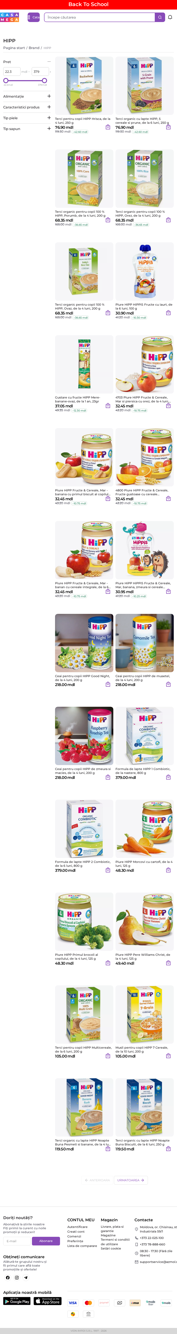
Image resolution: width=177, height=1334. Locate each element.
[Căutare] (160, 17)
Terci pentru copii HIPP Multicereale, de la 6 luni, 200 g (83, 1049)
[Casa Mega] (9, 17)
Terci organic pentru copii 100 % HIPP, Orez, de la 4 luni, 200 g (140, 213)
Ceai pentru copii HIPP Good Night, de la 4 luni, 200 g (82, 678)
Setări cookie (111, 1248)
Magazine (108, 1235)
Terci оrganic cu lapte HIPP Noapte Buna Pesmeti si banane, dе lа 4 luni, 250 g (83, 1142)
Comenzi (74, 1236)
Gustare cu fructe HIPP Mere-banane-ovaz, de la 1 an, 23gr (77, 399)
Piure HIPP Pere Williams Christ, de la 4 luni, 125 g (142, 956)
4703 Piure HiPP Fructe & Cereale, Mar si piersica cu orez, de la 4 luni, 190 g (142, 399)
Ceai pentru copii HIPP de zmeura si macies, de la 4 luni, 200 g (83, 771)
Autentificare (77, 1227)
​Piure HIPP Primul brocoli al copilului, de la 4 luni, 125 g (76, 956)
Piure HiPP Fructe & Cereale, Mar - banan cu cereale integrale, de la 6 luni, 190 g (82, 585)
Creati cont (76, 1232)
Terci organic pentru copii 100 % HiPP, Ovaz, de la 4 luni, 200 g (79, 306)
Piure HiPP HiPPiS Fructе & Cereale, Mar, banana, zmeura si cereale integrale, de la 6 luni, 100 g (143, 585)
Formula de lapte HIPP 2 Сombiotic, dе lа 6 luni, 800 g (83, 863)
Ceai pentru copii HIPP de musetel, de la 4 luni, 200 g (142, 678)
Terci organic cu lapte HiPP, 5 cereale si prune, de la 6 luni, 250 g (142, 120)
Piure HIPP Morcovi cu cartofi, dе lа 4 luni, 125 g (143, 863)
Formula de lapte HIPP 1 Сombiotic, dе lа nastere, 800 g (142, 771)
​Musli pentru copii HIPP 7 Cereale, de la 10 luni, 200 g (141, 1049)
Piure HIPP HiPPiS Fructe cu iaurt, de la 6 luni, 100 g (143, 306)
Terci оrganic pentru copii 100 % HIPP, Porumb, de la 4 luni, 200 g (80, 213)
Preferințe (75, 1241)
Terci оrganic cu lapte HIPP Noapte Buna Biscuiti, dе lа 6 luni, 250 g (142, 1142)
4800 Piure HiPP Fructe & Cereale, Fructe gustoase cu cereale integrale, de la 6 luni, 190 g (141, 492)
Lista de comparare (82, 1246)
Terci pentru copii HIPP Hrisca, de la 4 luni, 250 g (82, 120)
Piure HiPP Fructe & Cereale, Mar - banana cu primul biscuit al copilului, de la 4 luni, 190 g (83, 492)
